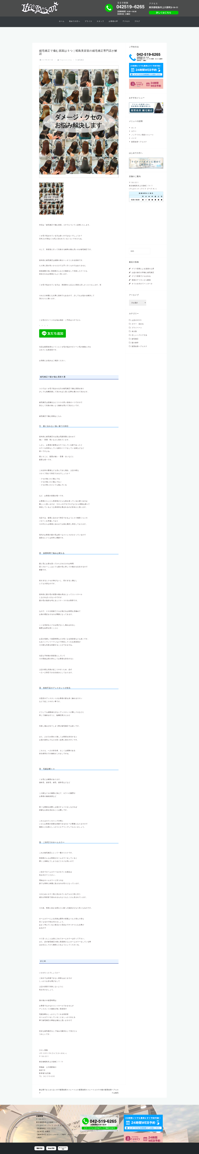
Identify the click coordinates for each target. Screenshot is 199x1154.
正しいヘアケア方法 (139, 335)
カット (133, 128)
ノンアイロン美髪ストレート (142, 135)
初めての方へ (74, 21)
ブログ (137, 21)
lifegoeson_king (65, 60)
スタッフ (100, 21)
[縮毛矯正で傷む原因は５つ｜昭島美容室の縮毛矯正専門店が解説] (79, 121)
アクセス (126, 21)
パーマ (133, 138)
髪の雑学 (135, 342)
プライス (88, 21)
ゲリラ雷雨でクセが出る (141, 276)
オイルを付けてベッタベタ (142, 283)
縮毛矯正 (81, 60)
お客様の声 (113, 21)
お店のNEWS (137, 320)
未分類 (134, 331)
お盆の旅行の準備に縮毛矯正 (143, 272)
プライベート (137, 328)
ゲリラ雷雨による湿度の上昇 (143, 268)
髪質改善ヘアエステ (139, 142)
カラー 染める (138, 324)
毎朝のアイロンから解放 (141, 280)
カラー (133, 131)
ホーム (61, 21)
